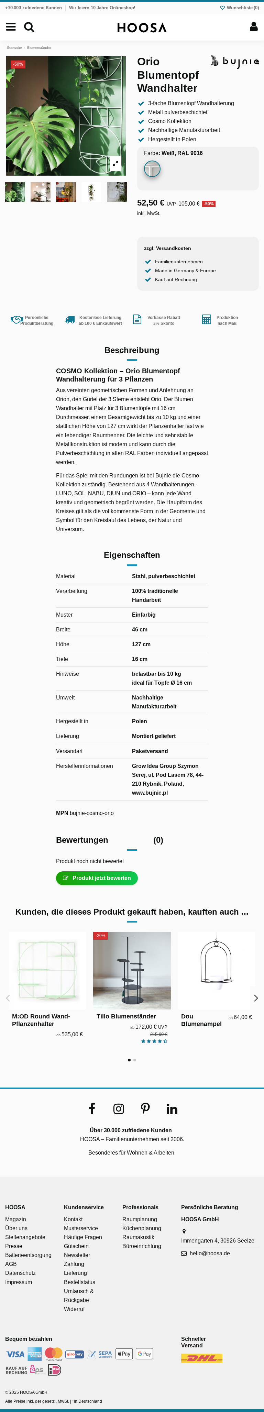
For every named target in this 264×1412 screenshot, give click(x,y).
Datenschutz (20, 1273)
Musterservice (81, 1228)
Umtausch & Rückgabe (79, 1295)
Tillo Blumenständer (126, 1016)
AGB (11, 1264)
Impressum (18, 1282)
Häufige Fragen (83, 1237)
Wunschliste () (242, 7)
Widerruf (74, 1309)
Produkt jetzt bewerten (101, 878)
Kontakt (73, 1219)
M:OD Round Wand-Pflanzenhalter (41, 1020)
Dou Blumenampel (201, 1020)
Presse (13, 1246)
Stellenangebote (25, 1237)
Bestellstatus (79, 1282)
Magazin (15, 1219)
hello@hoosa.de (210, 1253)
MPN (62, 813)
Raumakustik (138, 1237)
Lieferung (75, 1273)
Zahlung (74, 1264)
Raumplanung (139, 1219)
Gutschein (76, 1246)
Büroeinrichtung (141, 1246)
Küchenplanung (141, 1228)
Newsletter (77, 1255)
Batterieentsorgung (28, 1255)
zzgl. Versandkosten (167, 248)
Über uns (16, 1228)
